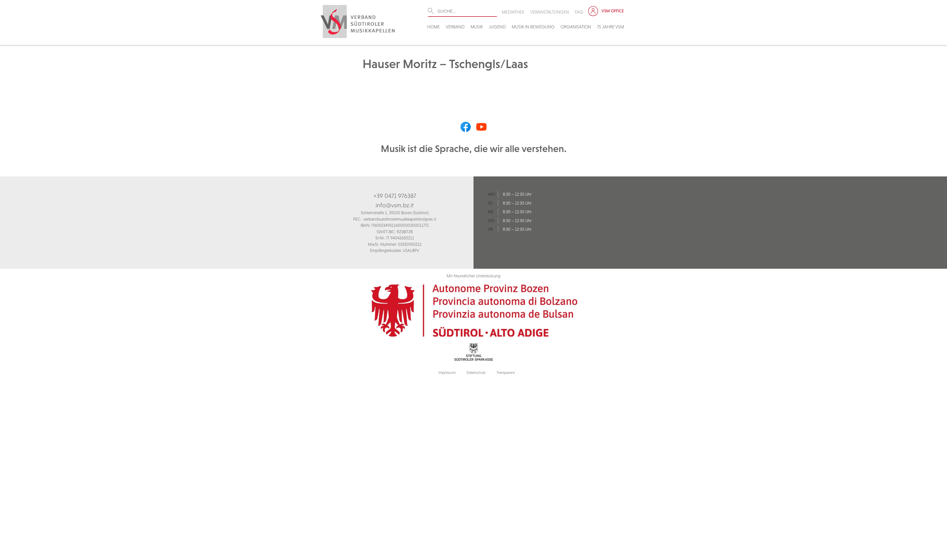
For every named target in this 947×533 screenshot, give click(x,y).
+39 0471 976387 (394, 195)
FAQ (579, 12)
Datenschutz (476, 372)
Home (433, 26)
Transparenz (505, 372)
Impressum (447, 372)
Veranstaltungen (549, 12)
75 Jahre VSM (610, 26)
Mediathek (513, 12)
